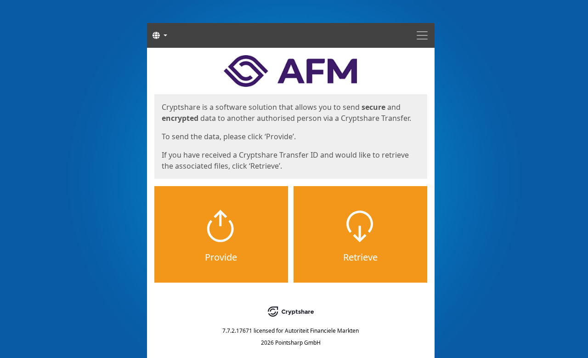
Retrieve (360, 257)
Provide (221, 257)
